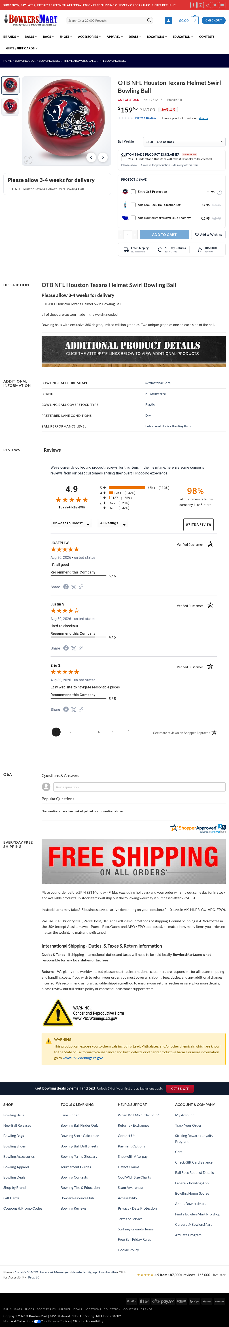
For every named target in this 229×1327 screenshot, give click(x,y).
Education (181, 36)
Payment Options (131, 1146)
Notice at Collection (17, 1321)
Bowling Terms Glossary (79, 1156)
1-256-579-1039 (26, 1272)
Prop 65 (33, 1277)
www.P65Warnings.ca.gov (82, 1058)
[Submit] (149, 20)
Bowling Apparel (16, 1167)
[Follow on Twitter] (215, 5)
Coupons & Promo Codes (22, 1208)
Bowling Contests (74, 1177)
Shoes (64, 36)
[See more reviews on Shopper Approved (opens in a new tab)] (80, 587)
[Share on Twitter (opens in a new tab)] (73, 587)
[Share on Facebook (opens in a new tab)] (66, 587)
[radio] (136, 487)
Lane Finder (70, 1115)
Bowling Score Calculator (80, 1135)
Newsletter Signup (84, 1272)
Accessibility (127, 1198)
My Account (184, 1115)
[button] (168, 20)
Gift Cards (11, 1198)
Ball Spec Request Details (194, 1172)
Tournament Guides (76, 1167)
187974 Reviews (75, 507)
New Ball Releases (17, 1125)
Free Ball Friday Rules (134, 1239)
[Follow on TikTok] (208, 5)
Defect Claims (128, 1167)
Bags (47, 36)
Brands (9, 36)
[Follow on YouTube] (222, 5)
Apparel (113, 36)
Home (7, 60)
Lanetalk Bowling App (192, 1183)
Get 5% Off (182, 1090)
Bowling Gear (25, 60)
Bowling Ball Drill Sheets (79, 1146)
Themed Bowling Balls (80, 60)
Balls (29, 36)
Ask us (203, 118)
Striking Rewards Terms (136, 1229)
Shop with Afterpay (133, 1156)
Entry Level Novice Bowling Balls (168, 426)
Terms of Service (130, 1219)
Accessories (88, 36)
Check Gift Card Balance (193, 1162)
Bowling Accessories (19, 1156)
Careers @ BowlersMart (193, 1224)
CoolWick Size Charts (134, 1177)
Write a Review (145, 117)
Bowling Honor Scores (192, 1193)
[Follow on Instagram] (200, 5)
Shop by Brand (14, 1187)
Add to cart (164, 234)
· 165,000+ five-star (181, 1275)
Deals (133, 36)
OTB (179, 100)
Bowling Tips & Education (80, 1187)
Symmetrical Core (157, 383)
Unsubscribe (108, 1272)
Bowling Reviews (74, 1208)
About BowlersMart (190, 1203)
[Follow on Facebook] (193, 5)
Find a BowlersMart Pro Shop (197, 1214)
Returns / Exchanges (133, 1125)
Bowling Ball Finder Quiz (79, 1125)
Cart (178, 1151)
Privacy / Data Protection (137, 1208)
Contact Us (126, 1135)
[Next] (103, 157)
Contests (206, 36)
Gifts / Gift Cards (20, 48)
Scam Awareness (131, 1187)
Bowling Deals (14, 1177)
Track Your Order (188, 1125)
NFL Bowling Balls (113, 60)
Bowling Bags (13, 1135)
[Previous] (91, 157)
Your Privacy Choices (56, 1321)
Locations (155, 36)
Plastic (150, 404)
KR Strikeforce (155, 394)
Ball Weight (126, 141)
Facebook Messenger (54, 1272)
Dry (148, 415)
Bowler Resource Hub (77, 1198)
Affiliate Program (188, 1235)
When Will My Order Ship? (138, 1115)
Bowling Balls (49, 60)
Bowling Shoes (14, 1146)
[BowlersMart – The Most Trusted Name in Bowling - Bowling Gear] (31, 20)
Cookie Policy (128, 1250)
